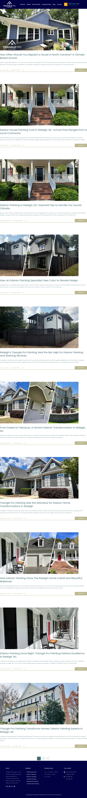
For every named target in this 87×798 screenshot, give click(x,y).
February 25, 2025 (6, 443)
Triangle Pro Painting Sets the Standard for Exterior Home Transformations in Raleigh (35, 504)
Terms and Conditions (56, 794)
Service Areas (36, 4)
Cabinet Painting (31, 779)
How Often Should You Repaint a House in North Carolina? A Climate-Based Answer (43, 56)
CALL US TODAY (73, 5)
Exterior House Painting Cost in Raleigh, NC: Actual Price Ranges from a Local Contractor (43, 131)
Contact (59, 4)
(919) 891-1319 (73, 4)
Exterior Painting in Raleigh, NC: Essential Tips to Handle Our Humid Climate (40, 207)
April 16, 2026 (5, 145)
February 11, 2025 (6, 593)
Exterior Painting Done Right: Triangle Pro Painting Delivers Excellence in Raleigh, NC (42, 655)
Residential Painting (32, 781)
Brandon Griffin (16, 70)
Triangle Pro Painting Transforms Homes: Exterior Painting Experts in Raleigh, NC (41, 730)
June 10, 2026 (5, 70)
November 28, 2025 (6, 220)
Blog (54, 4)
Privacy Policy (47, 794)
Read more (80, 70)
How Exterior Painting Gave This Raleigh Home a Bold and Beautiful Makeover (41, 580)
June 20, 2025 (5, 292)
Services (22, 4)
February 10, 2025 (6, 669)
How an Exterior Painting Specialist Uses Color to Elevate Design (39, 280)
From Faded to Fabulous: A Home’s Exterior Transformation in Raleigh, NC (43, 429)
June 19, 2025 (5, 368)
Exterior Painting (31, 776)
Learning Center (46, 4)
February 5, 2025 (6, 746)
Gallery (29, 4)
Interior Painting (31, 774)
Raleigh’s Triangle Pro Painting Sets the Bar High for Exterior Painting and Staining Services (41, 354)
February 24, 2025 (6, 518)
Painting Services (32, 772)
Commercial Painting (33, 783)
